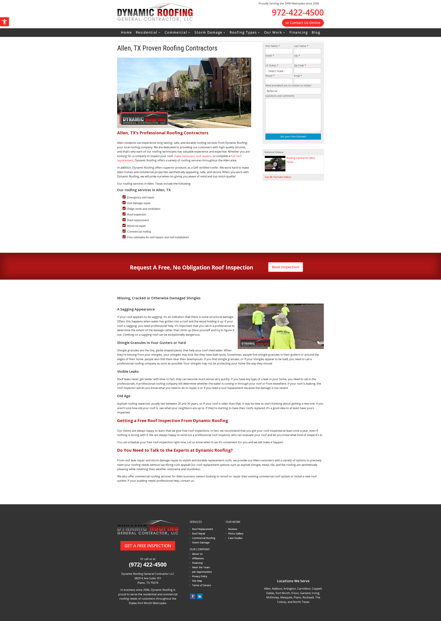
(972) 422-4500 (148, 564)
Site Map (197, 580)
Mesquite (286, 597)
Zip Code (300, 65)
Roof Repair (198, 533)
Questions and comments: (280, 95)
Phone (270, 75)
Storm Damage (208, 33)
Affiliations (198, 558)
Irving (315, 593)
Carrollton (303, 588)
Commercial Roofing (203, 538)
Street (269, 55)
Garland (305, 593)
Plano (297, 597)
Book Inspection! (285, 267)
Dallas (270, 593)
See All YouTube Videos (278, 177)
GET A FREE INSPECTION (148, 545)
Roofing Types (243, 33)
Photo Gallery (235, 533)
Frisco (295, 593)
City (297, 55)
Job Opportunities (202, 571)
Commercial (176, 33)
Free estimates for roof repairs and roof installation (157, 237)
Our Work (273, 33)
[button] (4, 21)
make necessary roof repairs (192, 156)
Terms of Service (201, 585)
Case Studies (235, 538)
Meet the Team (201, 567)
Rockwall (308, 597)
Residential (146, 33)
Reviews (232, 529)
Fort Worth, (283, 593)
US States (271, 65)
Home (126, 33)
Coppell (317, 588)
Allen (267, 588)
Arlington (290, 588)
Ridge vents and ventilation (143, 208)
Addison (277, 588)
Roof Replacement (202, 529)
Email (298, 75)
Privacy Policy (199, 576)
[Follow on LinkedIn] (199, 596)
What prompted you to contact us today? (288, 85)
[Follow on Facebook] (193, 596)
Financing (298, 33)
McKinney (272, 597)
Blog (316, 33)
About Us (197, 553)
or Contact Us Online (302, 22)
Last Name (301, 46)
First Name (272, 46)
